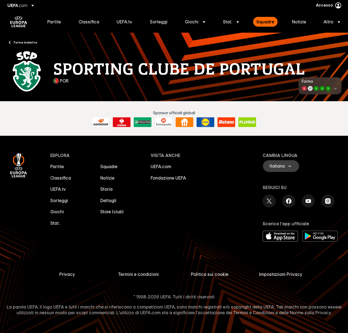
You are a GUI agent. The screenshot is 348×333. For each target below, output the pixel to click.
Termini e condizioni (138, 274)
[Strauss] (121, 122)
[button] (195, 22)
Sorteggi (59, 200)
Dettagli (108, 200)
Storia (106, 189)
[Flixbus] (247, 122)
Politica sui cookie (209, 274)
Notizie (107, 177)
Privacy (67, 274)
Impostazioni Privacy (280, 274)
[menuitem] (56, 22)
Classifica (60, 177)
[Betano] (226, 122)
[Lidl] (205, 122)
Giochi (57, 211)
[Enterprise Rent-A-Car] (142, 122)
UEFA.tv (58, 189)
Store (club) (112, 211)
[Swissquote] (163, 122)
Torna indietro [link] (25, 42)
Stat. (55, 223)
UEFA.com (161, 166)
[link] (54, 22)
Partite (57, 166)
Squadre (108, 166)
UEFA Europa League (19, 21)
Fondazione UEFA (168, 177)
